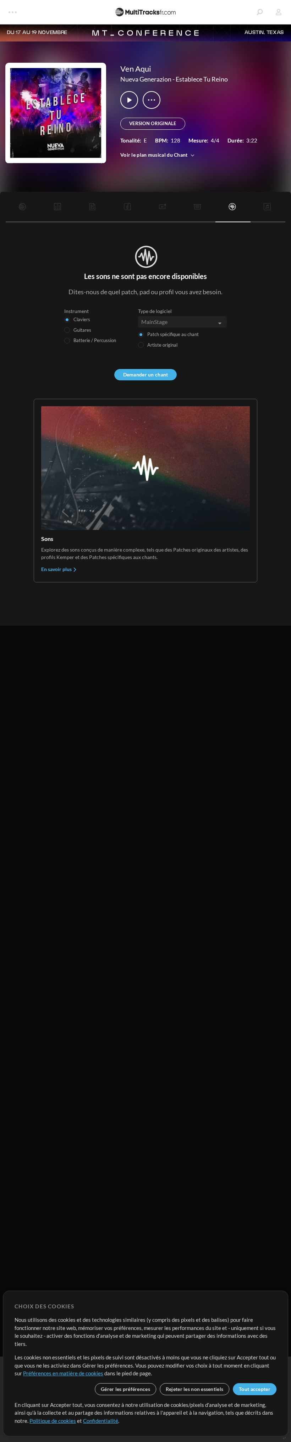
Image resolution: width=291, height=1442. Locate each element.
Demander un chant (145, 374)
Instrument (76, 311)
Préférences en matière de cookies (63, 1373)
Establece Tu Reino (202, 79)
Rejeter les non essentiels (194, 1389)
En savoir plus (57, 569)
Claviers (81, 319)
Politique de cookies (52, 1421)
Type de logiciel (155, 311)
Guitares (82, 330)
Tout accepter (254, 1389)
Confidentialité (100, 1421)
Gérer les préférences (125, 1389)
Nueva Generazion (145, 79)
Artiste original (162, 345)
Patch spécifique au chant (173, 334)
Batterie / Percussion (94, 340)
